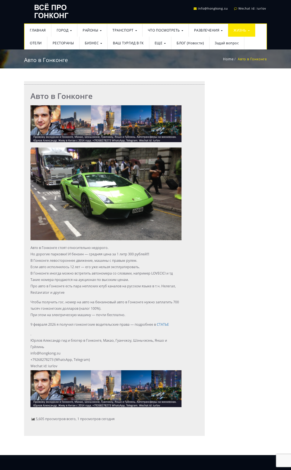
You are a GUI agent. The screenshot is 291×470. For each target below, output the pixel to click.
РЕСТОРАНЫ (63, 43)
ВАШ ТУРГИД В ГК (128, 43)
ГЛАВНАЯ (38, 30)
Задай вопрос (227, 43)
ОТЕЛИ (36, 43)
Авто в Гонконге (252, 59)
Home (228, 59)
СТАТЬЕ (163, 324)
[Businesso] (50, 9)
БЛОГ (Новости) (190, 43)
